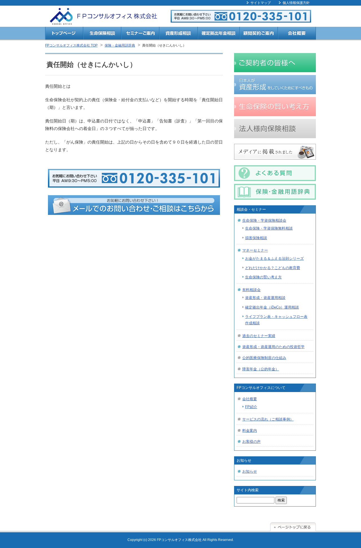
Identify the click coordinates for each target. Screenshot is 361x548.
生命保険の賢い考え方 (263, 277)
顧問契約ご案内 (259, 34)
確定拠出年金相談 (218, 34)
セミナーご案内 (140, 34)
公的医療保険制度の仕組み (264, 358)
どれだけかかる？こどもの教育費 (272, 268)
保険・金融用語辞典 (120, 45)
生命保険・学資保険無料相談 (269, 228)
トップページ (64, 34)
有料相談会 (251, 290)
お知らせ (249, 471)
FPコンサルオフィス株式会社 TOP (71, 45)
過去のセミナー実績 (258, 336)
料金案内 (249, 430)
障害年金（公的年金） (260, 369)
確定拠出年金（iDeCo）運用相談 (272, 307)
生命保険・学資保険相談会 (264, 220)
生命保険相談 (102, 34)
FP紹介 (251, 407)
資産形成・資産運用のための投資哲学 (273, 347)
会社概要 (297, 34)
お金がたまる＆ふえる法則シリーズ (274, 258)
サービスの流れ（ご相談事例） (268, 419)
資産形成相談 (178, 34)
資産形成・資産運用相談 (265, 298)
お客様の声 (251, 441)
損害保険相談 (256, 238)
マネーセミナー (255, 250)
